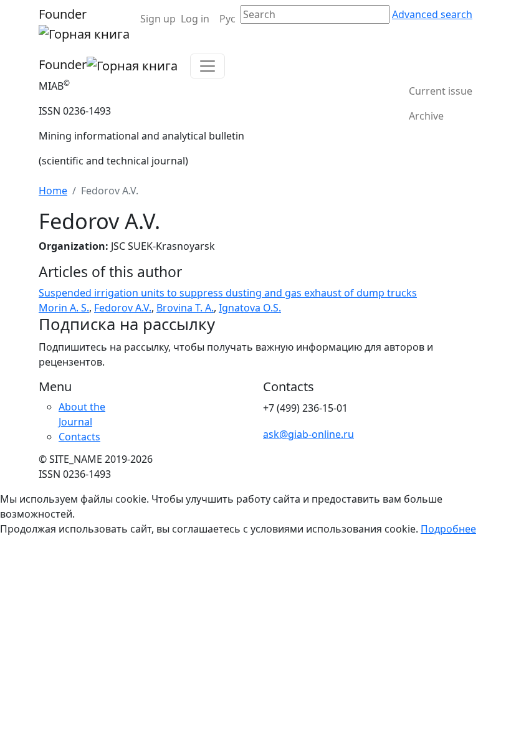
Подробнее (448, 529)
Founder (63, 14)
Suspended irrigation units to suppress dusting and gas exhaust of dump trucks (228, 293)
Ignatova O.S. (250, 308)
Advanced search (432, 14)
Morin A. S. (64, 308)
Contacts (79, 436)
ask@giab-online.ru (308, 434)
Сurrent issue (440, 91)
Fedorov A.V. (122, 308)
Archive (426, 116)
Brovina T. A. (185, 308)
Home (53, 190)
